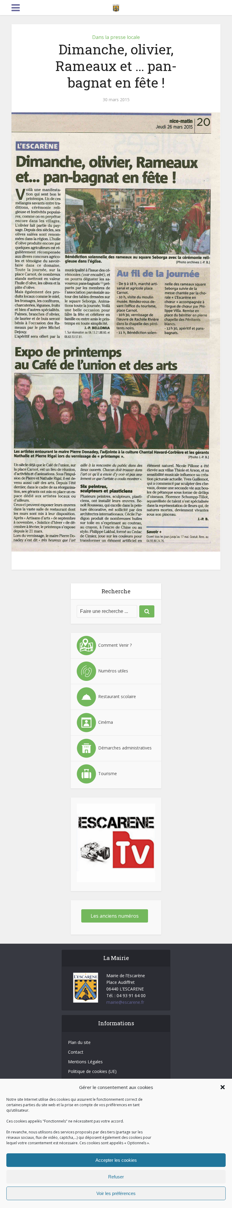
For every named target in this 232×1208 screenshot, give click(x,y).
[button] (223, 1087)
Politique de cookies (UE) (92, 1071)
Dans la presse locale (116, 37)
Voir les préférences (116, 1193)
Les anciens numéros (115, 916)
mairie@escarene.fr (125, 1002)
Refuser (116, 1176)
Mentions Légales (85, 1062)
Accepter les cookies (116, 1160)
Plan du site (79, 1042)
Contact (75, 1052)
